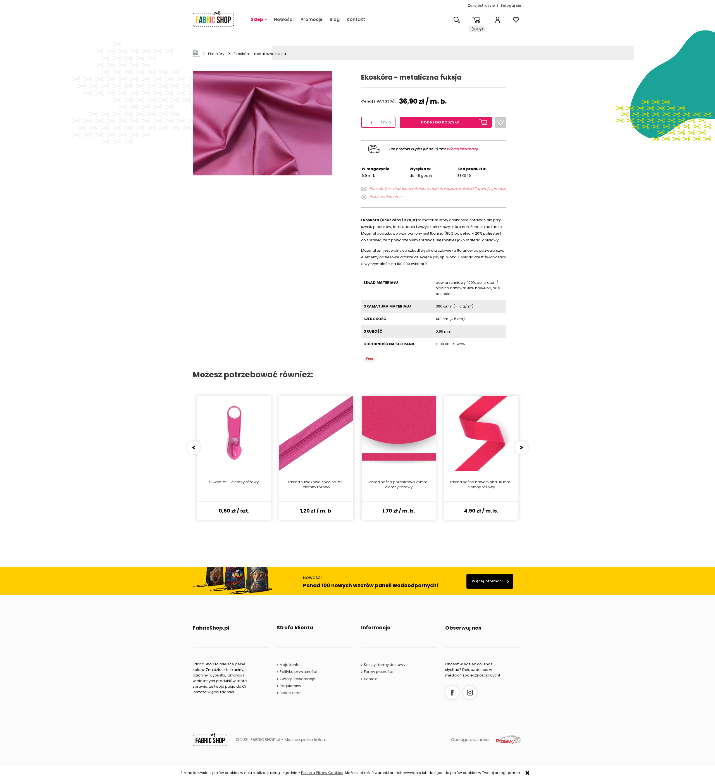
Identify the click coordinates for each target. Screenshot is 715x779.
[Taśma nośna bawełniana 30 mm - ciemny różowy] (481, 433)
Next (521, 447)
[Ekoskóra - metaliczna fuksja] (262, 122)
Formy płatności (378, 671)
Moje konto (290, 664)
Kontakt (371, 679)
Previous (194, 447)
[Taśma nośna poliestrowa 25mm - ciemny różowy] (399, 433)
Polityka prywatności (298, 671)
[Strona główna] (213, 19)
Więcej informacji (487, 581)
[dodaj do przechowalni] (500, 122)
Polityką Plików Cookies (322, 772)
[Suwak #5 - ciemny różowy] (234, 433)
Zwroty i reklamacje (297, 679)
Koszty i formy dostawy (384, 664)
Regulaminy (290, 686)
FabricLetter (290, 692)
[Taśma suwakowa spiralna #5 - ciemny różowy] (316, 433)
